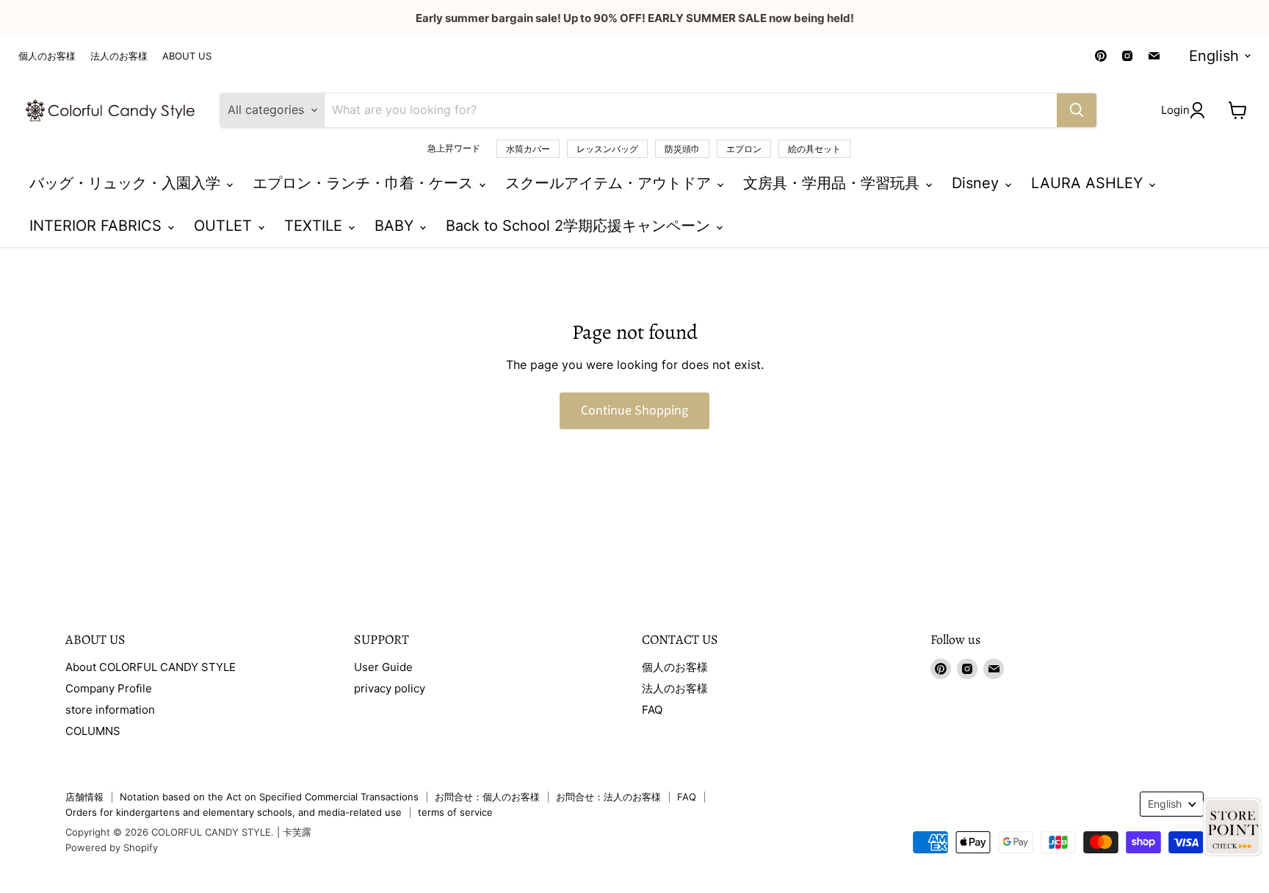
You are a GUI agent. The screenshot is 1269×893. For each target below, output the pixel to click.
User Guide (383, 667)
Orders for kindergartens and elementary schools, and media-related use (233, 812)
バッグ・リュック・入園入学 (127, 183)
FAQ (652, 710)
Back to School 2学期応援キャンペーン (580, 225)
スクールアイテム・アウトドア (610, 183)
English (1214, 56)
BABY (396, 225)
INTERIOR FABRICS (97, 225)
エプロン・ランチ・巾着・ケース (365, 183)
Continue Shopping (634, 410)
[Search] (1076, 110)
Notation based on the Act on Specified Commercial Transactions (269, 797)
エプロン (744, 148)
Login (1175, 110)
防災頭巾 (682, 148)
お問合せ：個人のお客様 (487, 797)
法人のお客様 (119, 56)
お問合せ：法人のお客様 (608, 797)
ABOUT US (187, 56)
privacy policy (389, 688)
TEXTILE (315, 225)
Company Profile (108, 688)
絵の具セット (814, 148)
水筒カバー (528, 148)
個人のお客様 (47, 56)
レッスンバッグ (607, 148)
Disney (977, 183)
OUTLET (225, 225)
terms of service (455, 812)
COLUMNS (92, 731)
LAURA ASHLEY (1089, 183)
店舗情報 (84, 797)
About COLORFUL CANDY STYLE (150, 667)
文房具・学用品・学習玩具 (833, 183)
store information (110, 710)
